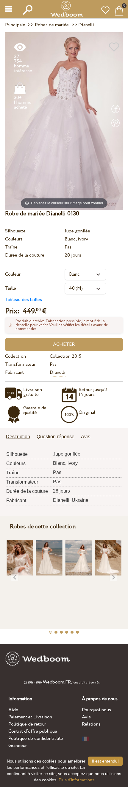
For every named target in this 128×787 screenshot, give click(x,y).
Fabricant (14, 372)
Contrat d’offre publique (32, 731)
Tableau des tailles (23, 299)
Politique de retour (27, 724)
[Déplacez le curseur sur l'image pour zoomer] (64, 121)
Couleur (13, 274)
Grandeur (17, 745)
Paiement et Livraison (30, 717)
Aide (13, 709)
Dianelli (57, 372)
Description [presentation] (18, 436)
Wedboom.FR (57, 682)
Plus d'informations (76, 779)
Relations (91, 724)
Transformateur (20, 364)
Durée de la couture (24, 255)
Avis (86, 717)
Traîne (11, 247)
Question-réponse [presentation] (55, 436)
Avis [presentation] (85, 436)
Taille (10, 288)
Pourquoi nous (96, 709)
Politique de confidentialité (35, 738)
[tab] (20, 437)
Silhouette (15, 231)
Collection (15, 356)
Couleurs (14, 239)
